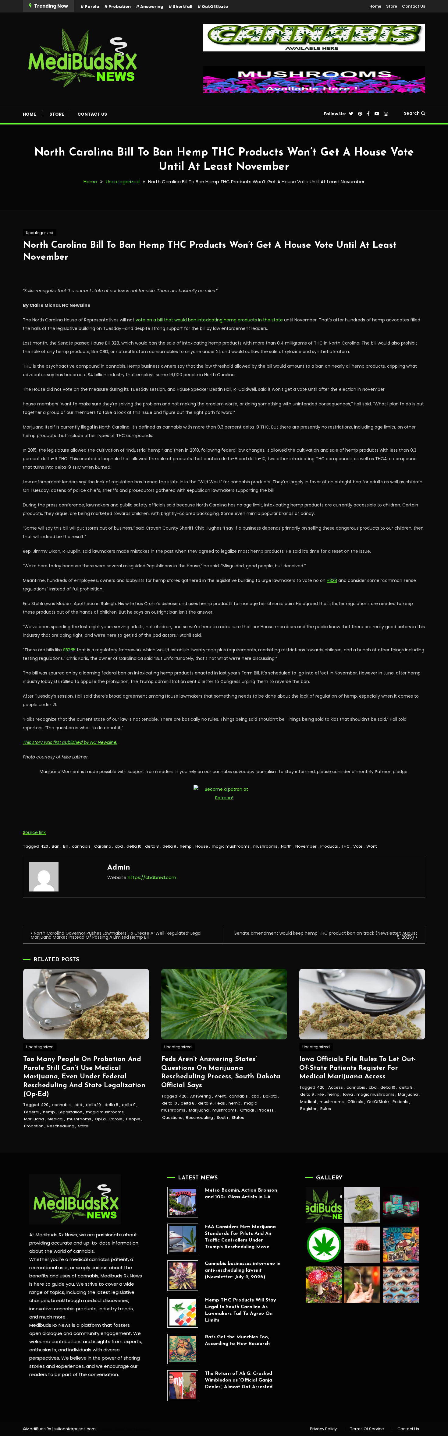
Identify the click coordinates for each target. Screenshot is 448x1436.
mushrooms (265, 846)
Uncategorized (39, 232)
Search (412, 113)
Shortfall (182, 6)
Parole (92, 6)
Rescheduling (60, 1126)
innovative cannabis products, (63, 1308)
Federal (31, 1112)
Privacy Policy (323, 1429)
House (201, 846)
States (238, 1117)
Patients (400, 1102)
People (133, 1119)
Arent (220, 1096)
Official (247, 1110)
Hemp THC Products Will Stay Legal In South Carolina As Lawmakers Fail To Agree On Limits (240, 1310)
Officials (355, 1102)
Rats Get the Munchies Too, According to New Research (237, 1340)
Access (335, 1087)
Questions (172, 1117)
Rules (325, 1109)
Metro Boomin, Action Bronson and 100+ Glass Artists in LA (241, 1194)
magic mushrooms (231, 846)
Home (375, 6)
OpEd (100, 1119)
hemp (186, 846)
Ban (55, 846)
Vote (358, 846)
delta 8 (152, 846)
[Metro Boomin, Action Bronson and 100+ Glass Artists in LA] (182, 1202)
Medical (55, 1119)
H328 (332, 580)
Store (391, 6)
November (306, 846)
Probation (119, 6)
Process (266, 1110)
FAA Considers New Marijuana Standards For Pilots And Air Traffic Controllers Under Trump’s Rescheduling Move (240, 1236)
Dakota (270, 1096)
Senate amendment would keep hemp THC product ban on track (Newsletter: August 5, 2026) (325, 935)
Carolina (102, 846)
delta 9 (169, 846)
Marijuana (34, 1119)
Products (329, 846)
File (321, 1094)
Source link (34, 832)
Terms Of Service (367, 1429)
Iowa (348, 1094)
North (286, 846)
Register (308, 1109)
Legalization (70, 1112)
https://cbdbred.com (152, 877)
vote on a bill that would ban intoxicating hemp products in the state (209, 320)
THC (346, 846)
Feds (220, 1103)
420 (44, 846)
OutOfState (215, 6)
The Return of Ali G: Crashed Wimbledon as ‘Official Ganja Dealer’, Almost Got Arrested (238, 1380)
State (83, 1126)
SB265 (69, 650)
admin (118, 867)
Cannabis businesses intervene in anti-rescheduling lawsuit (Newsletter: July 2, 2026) (242, 1270)
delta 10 (133, 846)
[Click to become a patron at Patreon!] (224, 793)
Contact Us (413, 6)
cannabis (81, 846)
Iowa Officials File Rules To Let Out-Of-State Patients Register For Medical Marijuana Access (357, 1068)
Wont (371, 846)
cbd (119, 846)
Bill (65, 846)
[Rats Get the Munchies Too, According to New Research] (182, 1349)
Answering (151, 6)
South (222, 1117)
